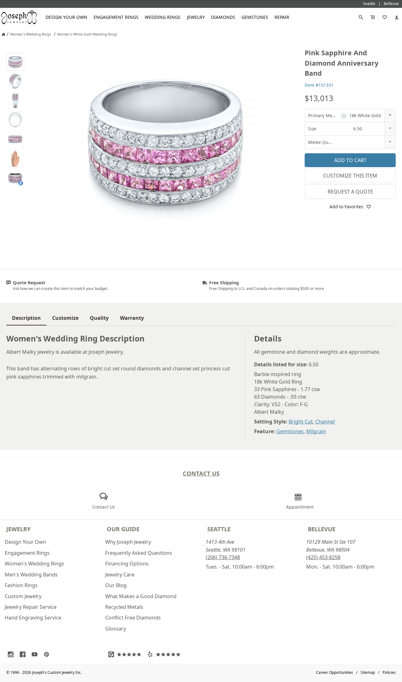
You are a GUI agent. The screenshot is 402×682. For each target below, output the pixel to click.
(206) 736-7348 (223, 557)
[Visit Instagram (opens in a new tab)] (12, 654)
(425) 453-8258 (323, 557)
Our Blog (116, 585)
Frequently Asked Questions (138, 552)
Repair (281, 17)
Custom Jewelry (23, 596)
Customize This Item (350, 175)
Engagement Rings (116, 17)
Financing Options (127, 563)
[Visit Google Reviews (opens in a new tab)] (126, 654)
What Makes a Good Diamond (141, 596)
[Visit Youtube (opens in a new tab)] (36, 654)
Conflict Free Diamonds (133, 617)
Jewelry (196, 17)
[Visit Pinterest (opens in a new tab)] (48, 654)
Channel (325, 421)
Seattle (219, 529)
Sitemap (368, 672)
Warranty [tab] (132, 317)
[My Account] (396, 17)
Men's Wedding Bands (31, 574)
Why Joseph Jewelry (128, 541)
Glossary (115, 628)
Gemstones (255, 17)
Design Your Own (66, 17)
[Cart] (372, 17)
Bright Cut (301, 421)
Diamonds (223, 17)
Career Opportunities (334, 672)
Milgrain (316, 431)
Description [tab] (26, 317)
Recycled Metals (124, 606)
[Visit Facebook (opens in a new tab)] (24, 654)
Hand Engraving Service (33, 617)
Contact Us (201, 473)
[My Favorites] (384, 17)
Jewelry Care (119, 574)
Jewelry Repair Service (31, 606)
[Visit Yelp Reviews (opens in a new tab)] (165, 654)
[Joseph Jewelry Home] (3, 34)
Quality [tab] (99, 317)
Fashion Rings (21, 585)
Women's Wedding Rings (34, 563)
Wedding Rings (163, 17)
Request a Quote (350, 191)
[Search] (361, 17)
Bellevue (321, 529)
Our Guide (123, 529)
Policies (389, 672)
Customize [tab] (65, 317)
